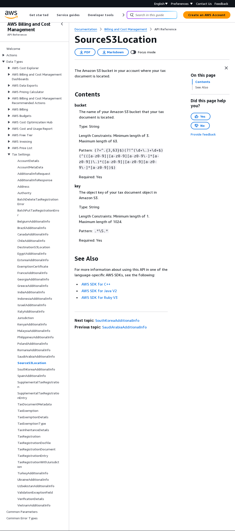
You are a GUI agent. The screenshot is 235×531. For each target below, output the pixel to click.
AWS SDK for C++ (95, 284)
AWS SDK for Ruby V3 (99, 297)
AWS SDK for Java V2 (99, 290)
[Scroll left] (26, 15)
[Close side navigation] (62, 24)
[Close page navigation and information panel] (226, 68)
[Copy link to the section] (71, 94)
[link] (165, 29)
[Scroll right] (123, 15)
